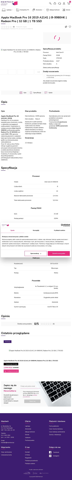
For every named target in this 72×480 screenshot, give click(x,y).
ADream (41, 469)
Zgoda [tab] (12, 230)
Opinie (50, 93)
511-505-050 (5, 435)
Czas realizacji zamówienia (57, 432)
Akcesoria (39, 10)
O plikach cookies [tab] (59, 230)
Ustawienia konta (6, 455)
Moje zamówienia (6, 452)
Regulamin (28, 458)
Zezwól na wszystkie (58, 253)
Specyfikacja (37, 93)
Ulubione (27, 438)
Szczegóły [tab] (36, 230)
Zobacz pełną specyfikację (51, 68)
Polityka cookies (30, 463)
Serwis (68, 10)
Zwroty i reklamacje (55, 435)
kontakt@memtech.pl (7, 443)
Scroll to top (3, 413)
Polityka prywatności (31, 461)
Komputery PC (24, 10)
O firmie (55, 3)
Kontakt (60, 3)
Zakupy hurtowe (55, 10)
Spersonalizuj (34, 253)
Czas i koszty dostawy (56, 429)
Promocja (7, 341)
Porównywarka (29, 440)
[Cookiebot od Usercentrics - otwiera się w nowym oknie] (62, 225)
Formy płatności (54, 426)
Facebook (56, 452)
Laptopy (9, 10)
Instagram (56, 456)
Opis (25, 93)
